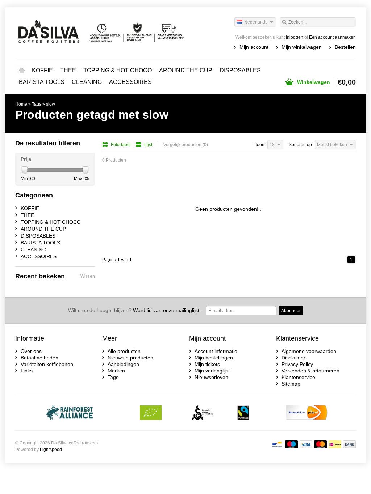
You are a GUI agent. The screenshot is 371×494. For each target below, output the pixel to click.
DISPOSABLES (240, 70)
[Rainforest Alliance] (69, 413)
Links (27, 371)
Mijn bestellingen (214, 358)
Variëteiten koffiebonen (47, 364)
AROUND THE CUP (185, 70)
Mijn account (253, 47)
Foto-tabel (121, 144)
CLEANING (87, 82)
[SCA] (202, 413)
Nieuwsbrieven (211, 377)
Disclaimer (293, 358)
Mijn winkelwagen (302, 47)
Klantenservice (298, 377)
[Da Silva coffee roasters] (100, 32)
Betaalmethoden (39, 358)
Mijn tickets (207, 364)
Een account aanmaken (332, 37)
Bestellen (345, 47)
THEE (68, 70)
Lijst (148, 144)
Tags (36, 104)
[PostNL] (307, 413)
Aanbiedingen (123, 364)
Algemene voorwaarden (309, 351)
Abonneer (291, 310)
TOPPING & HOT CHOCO (117, 70)
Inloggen (294, 37)
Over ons (31, 351)
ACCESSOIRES (130, 82)
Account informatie (216, 351)
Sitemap (291, 384)
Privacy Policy (297, 364)
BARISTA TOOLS (41, 82)
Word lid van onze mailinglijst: (134, 310)
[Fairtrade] (243, 413)
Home (21, 70)
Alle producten (124, 351)
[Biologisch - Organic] (150, 413)
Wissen (87, 276)
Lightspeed (51, 449)
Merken (116, 371)
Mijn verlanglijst (212, 371)
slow (50, 104)
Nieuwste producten (130, 358)
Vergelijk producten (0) (185, 144)
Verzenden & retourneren (310, 371)
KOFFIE (42, 70)
